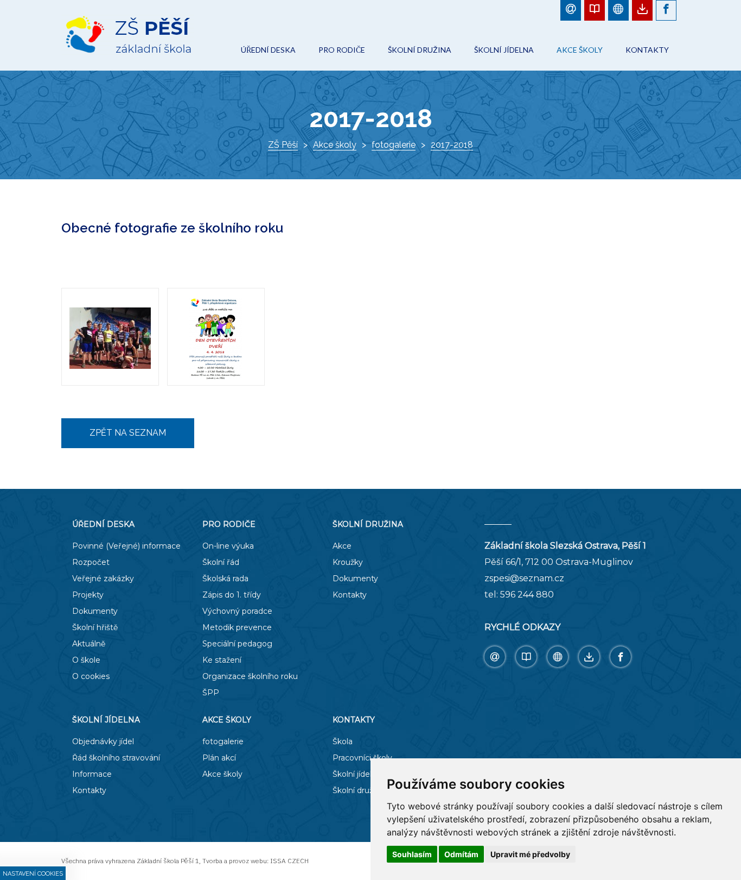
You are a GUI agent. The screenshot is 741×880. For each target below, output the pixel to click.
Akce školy (334, 145)
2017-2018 (452, 145)
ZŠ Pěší (283, 145)
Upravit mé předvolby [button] (530, 854)
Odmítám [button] (461, 854)
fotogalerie (394, 145)
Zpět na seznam (128, 433)
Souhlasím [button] (412, 854)
